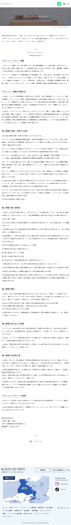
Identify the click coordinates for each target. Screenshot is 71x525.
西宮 (30, 441)
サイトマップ (7, 516)
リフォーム (38, 441)
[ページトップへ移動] (68, 470)
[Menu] (68, 4)
